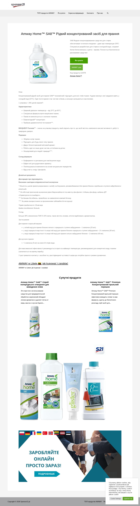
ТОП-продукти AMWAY (45, 13)
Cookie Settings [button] (116, 498)
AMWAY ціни (76, 67)
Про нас (100, 13)
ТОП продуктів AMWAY (93, 501)
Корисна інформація (76, 13)
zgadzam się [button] (128, 498)
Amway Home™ (76, 76)
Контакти (90, 13)
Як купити (61, 13)
